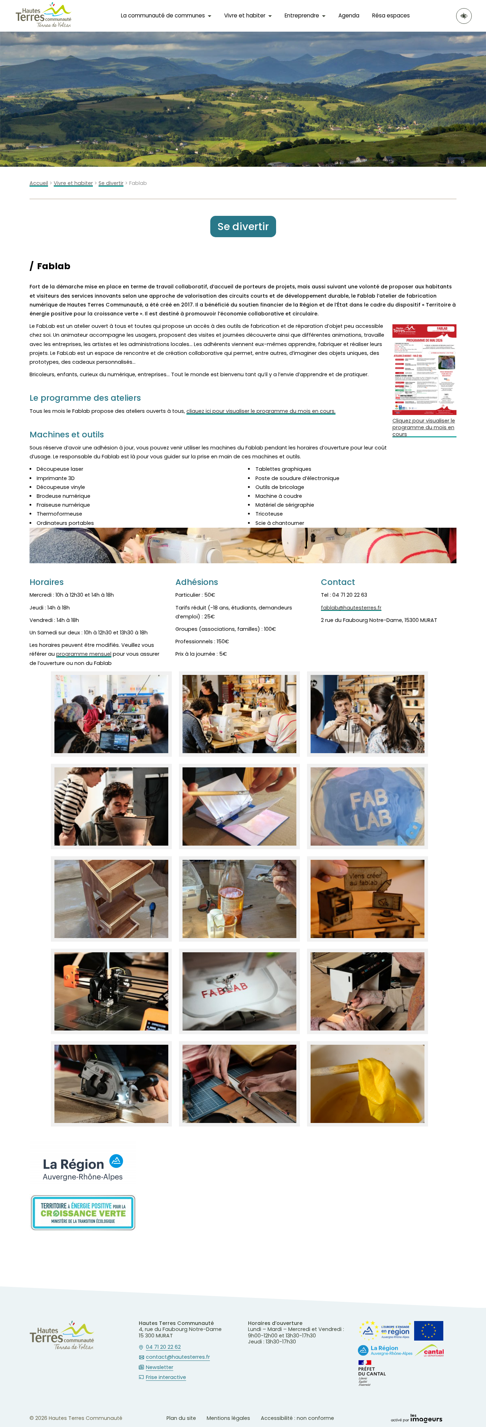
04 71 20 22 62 (163, 1347)
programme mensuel (83, 654)
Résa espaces (391, 15)
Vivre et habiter (73, 183)
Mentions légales (228, 1418)
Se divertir (111, 183)
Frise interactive (166, 1377)
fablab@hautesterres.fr (351, 608)
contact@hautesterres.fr (178, 1357)
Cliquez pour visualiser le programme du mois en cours (423, 427)
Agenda (348, 15)
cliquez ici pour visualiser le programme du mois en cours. (261, 411)
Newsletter (159, 1367)
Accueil (39, 183)
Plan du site (181, 1418)
